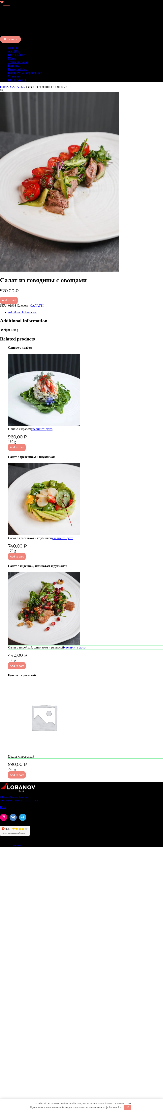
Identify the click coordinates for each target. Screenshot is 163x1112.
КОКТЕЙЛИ (17, 55)
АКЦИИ (14, 51)
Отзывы (13, 76)
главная (13, 47)
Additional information (22, 312)
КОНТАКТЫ (17, 80)
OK (127, 1107)
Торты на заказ (18, 62)
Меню (12, 58)
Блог (3, 807)
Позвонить (10, 39)
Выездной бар (17, 69)
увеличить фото (41, 429)
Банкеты (13, 65)
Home (4, 86)
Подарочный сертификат (25, 72)
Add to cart (9, 300)
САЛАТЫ (17, 86)
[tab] (85, 312)
